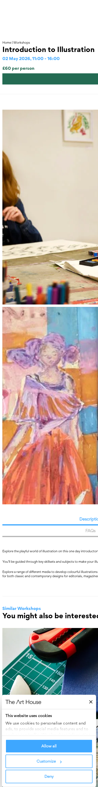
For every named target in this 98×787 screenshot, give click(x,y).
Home (6, 42)
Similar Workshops (21, 608)
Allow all (49, 746)
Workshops (21, 42)
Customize (46, 761)
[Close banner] (91, 701)
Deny (49, 776)
